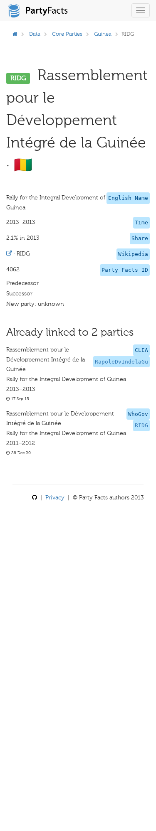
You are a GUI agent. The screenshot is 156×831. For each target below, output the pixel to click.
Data (34, 34)
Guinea (102, 34)
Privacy (54, 497)
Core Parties (67, 34)
